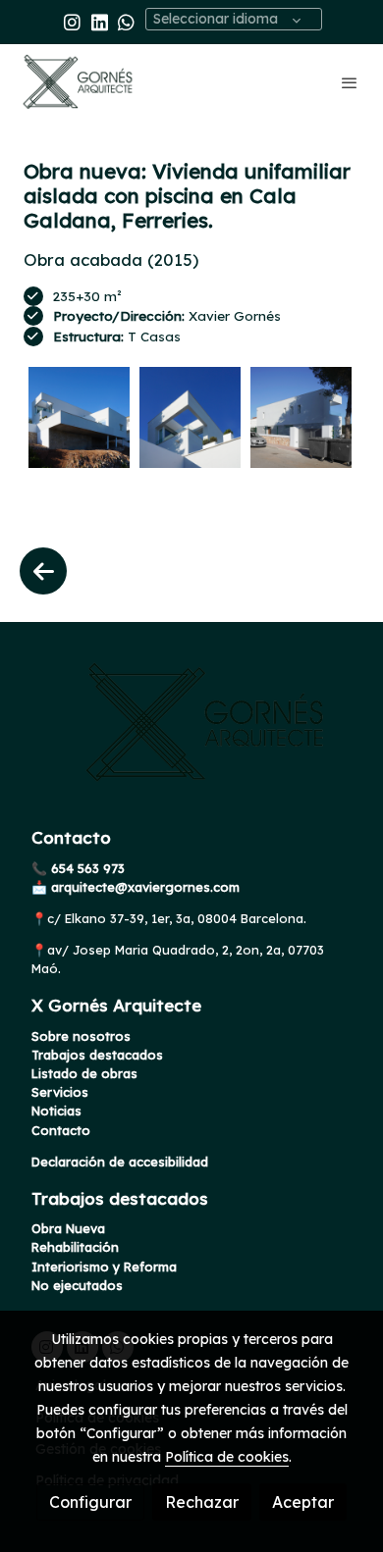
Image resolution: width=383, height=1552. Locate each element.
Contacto (60, 1130)
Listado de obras (84, 1073)
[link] (78, 82)
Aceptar (303, 1502)
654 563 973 (86, 868)
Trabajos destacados (97, 1054)
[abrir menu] (349, 82)
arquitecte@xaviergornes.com (143, 887)
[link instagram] (72, 21)
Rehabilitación (75, 1247)
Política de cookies (227, 1457)
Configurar (90, 1502)
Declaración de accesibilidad (119, 1161)
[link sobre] (191, 734)
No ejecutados (77, 1285)
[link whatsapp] (126, 21)
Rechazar (202, 1502)
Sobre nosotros (81, 1036)
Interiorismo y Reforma (104, 1266)
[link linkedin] (99, 21)
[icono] (43, 571)
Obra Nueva (68, 1228)
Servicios (59, 1092)
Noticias (56, 1110)
